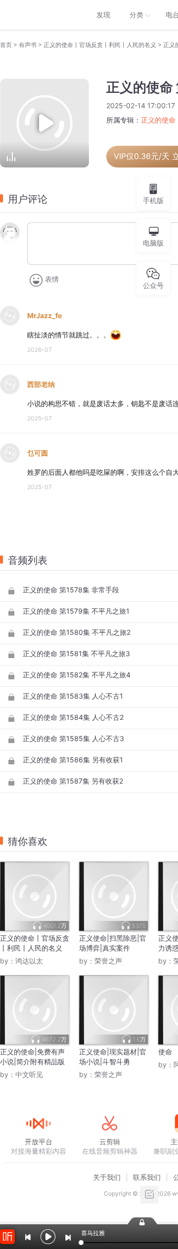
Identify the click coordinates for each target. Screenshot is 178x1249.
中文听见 (29, 1074)
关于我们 (107, 1177)
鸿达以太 (29, 961)
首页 (6, 44)
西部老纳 (41, 384)
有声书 (28, 44)
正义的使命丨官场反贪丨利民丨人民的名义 (100, 44)
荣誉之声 (108, 961)
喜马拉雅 (38, 15)
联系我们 (147, 1177)
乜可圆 (37, 453)
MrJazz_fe (44, 315)
